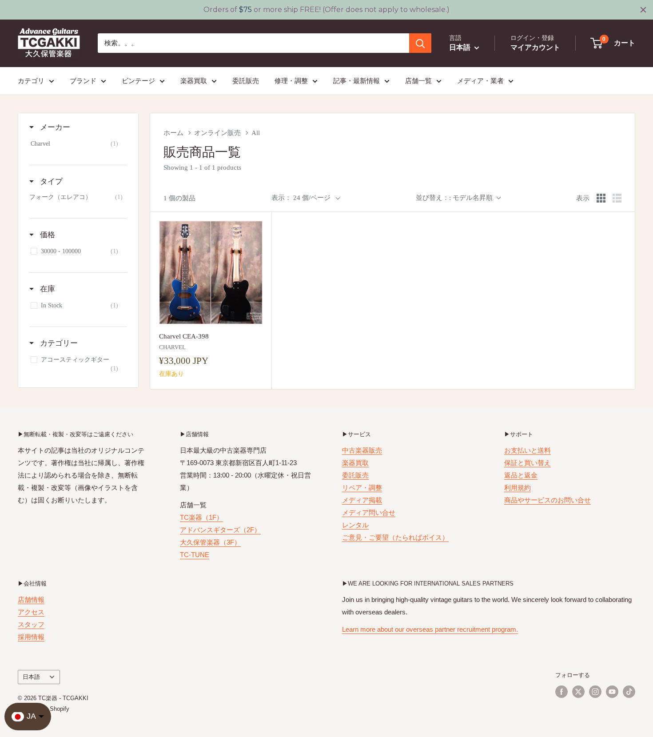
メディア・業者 (480, 80)
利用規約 (517, 487)
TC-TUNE (194, 554)
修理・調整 (291, 80)
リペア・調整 (362, 487)
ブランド (83, 80)
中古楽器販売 (362, 450)
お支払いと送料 (527, 450)
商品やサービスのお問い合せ (547, 500)
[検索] (420, 43)
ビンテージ (138, 80)
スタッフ (31, 624)
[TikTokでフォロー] (629, 691)
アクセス (31, 612)
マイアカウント (535, 47)
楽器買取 (193, 80)
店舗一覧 (418, 80)
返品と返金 (521, 475)
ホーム (173, 132)
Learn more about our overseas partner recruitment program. (430, 629)
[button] (613, 43)
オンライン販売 (217, 132)
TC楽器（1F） (201, 517)
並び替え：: (454, 197)
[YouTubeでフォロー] (612, 691)
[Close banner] (643, 9)
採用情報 (31, 637)
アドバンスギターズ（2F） (220, 530)
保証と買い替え (527, 462)
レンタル (355, 525)
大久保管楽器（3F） (210, 542)
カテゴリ (31, 80)
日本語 (31, 676)
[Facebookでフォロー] (561, 691)
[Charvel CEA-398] (211, 272)
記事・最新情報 (356, 80)
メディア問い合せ (368, 512)
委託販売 (245, 80)
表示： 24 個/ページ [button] (300, 197)
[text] (326, 9)
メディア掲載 (362, 500)
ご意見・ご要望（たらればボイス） (395, 537)
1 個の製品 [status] (179, 198)
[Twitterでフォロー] (578, 691)
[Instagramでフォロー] (595, 691)
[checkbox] (77, 143)
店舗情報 (31, 599)
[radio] (601, 198)
